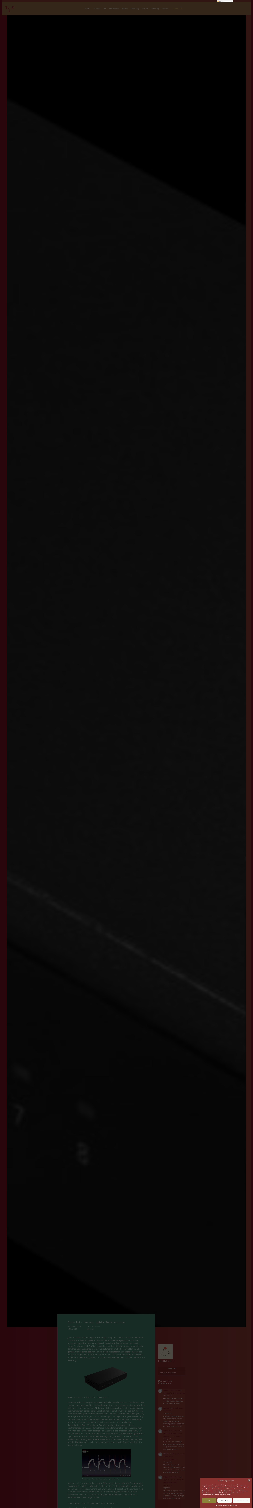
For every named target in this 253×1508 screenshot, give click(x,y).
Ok (209, 1500)
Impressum (218, 1505)
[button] (249, 1481)
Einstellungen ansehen (241, 1500)
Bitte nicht (224, 1500)
